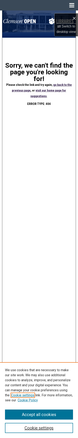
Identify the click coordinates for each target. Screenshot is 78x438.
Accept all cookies (39, 414)
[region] (39, 400)
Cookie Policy (28, 400)
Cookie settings (22, 395)
